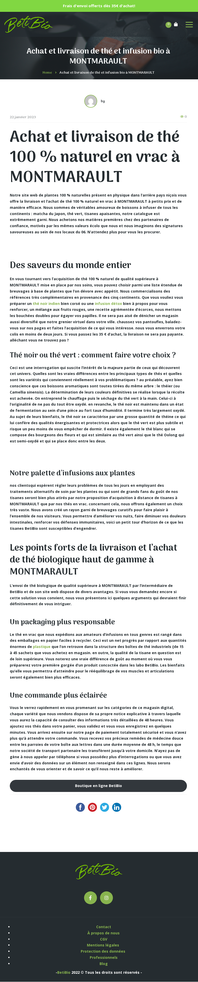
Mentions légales (103, 945)
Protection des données (103, 951)
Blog (104, 963)
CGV (103, 939)
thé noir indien (46, 303)
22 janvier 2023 (23, 117)
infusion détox (108, 303)
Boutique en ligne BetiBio (98, 785)
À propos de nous (103, 932)
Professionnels (104, 957)
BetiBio (63, 972)
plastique (42, 646)
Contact (103, 926)
